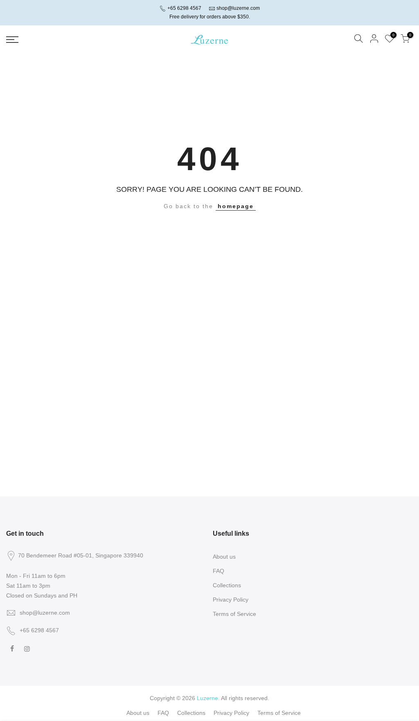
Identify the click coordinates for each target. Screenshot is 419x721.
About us (224, 556)
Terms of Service (234, 614)
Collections (227, 585)
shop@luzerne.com (238, 8)
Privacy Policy (230, 599)
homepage (236, 206)
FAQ (218, 571)
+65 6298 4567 (183, 8)
